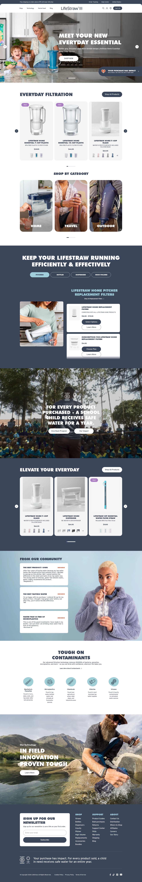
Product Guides (98, 819)
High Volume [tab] (101, 275)
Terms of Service (81, 875)
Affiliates (114, 828)
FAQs (94, 831)
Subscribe (44, 840)
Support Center (98, 828)
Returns (95, 825)
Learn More (91, 327)
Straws (78, 819)
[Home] (36, 206)
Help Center (105, 2)
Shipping (95, 838)
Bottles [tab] (60, 275)
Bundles (78, 844)
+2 (117, 155)
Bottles (78, 822)
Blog (94, 841)
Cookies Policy (58, 875)
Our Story (114, 835)
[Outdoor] (106, 206)
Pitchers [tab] (40, 275)
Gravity (78, 828)
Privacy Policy (69, 875)
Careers (113, 831)
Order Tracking (93, 2)
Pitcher (78, 831)
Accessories (80, 841)
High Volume (80, 835)
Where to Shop (116, 825)
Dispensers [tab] (81, 275)
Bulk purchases (98, 822)
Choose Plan (91, 349)
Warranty (96, 835)
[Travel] (71, 206)
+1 (83, 531)
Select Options (91, 322)
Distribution (115, 822)
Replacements (81, 838)
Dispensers (79, 825)
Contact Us (114, 819)
